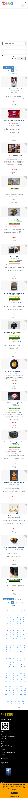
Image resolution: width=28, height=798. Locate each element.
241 (15, 683)
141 (17, 651)
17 (15, 613)
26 (21, 615)
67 (10, 628)
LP (11, 192)
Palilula (16, 92)
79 (10, 632)
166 (20, 658)
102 (6, 640)
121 (10, 645)
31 (17, 617)
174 (6, 662)
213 (21, 673)
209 (6, 673)
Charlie (14, 104)
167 (24, 658)
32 (20, 617)
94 (20, 636)
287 (19, 698)
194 (13, 668)
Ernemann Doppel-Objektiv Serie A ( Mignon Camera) (14, 442)
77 (23, 630)
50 (20, 623)
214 (24, 673)
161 (24, 656)
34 (7, 619)
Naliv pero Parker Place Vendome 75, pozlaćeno (14, 121)
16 (12, 613)
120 (6, 645)
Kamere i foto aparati (11, 265)
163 (10, 658)
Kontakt (3, 740)
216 (9, 675)
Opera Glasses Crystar (14, 219)
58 (25, 625)
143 (24, 651)
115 (10, 643)
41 (10, 621)
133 (10, 649)
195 (17, 668)
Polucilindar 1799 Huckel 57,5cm (14, 371)
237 (21, 681)
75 (17, 630)
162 (6, 658)
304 (23, 703)
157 (10, 656)
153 (17, 655)
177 (17, 662)
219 (20, 675)
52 (5, 625)
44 (20, 621)
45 (23, 621)
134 (13, 649)
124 (21, 645)
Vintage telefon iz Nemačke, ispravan (14, 482)
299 (23, 701)
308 (19, 705)
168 (6, 660)
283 (23, 696)
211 (13, 673)
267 (6, 692)
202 (21, 669)
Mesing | (10, 517)
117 (17, 643)
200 (13, 669)
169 (10, 660)
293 (21, 699)
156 (6, 656)
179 (24, 662)
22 (8, 615)
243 (23, 683)
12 (21, 612)
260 (25, 688)
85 (10, 634)
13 (24, 612)
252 (17, 686)
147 (17, 653)
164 (13, 658)
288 (23, 698)
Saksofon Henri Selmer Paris (14, 579)
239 (7, 683)
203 (25, 669)
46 (7, 623)
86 (13, 634)
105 (17, 640)
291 (13, 699)
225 (21, 677)
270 (17, 692)
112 (20, 641)
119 (23, 643)
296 (11, 701)
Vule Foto (14, 240)
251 (13, 686)
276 (17, 694)
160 (21, 656)
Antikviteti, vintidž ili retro (8, 741)
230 (17, 679)
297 (15, 701)
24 (15, 615)
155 (24, 655)
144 (6, 653)
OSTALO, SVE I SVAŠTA (11, 227)
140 (14, 651)
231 (21, 679)
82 (20, 632)
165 (17, 658)
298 (19, 701)
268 (10, 692)
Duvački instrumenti (11, 582)
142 (21, 651)
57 (21, 625)
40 (7, 621)
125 (24, 645)
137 (8, 70)
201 (17, 669)
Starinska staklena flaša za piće (14, 89)
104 (13, 640)
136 (20, 649)
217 (13, 675)
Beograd (17, 157)
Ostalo (11, 92)
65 (25, 627)
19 (21, 613)
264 (17, 690)
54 (12, 625)
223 (13, 677)
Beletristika (11, 157)
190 (21, 666)
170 (14, 660)
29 (10, 617)
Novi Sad (15, 192)
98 (13, 638)
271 (21, 692)
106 (21, 640)
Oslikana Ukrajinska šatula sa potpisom (14, 547)
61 (12, 627)
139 (16, 70)
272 (25, 692)
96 (6, 638)
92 (13, 636)
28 (7, 617)
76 (20, 630)
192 (6, 668)
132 (6, 649)
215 (6, 675)
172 (20, 660)
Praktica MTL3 (14, 257)
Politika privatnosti (6, 747)
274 (9, 694)
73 (10, 630)
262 (9, 690)
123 (17, 645)
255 (6, 688)
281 (15, 696)
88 (20, 634)
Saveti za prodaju (6, 735)
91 (10, 636)
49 (17, 623)
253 (21, 686)
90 (7, 636)
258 (17, 688)
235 (13, 681)
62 (15, 627)
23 (12, 615)
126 (6, 647)
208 (23, 671)
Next (19, 707)
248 (23, 684)
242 (19, 683)
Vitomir (14, 386)
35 (10, 619)
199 (9, 669)
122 (13, 645)
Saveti (3, 743)
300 (8, 703)
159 (17, 656)
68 (13, 628)
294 (25, 699)
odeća (10, 373)
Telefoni (10, 484)
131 (24, 647)
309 (23, 705)
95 (23, 636)
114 (7, 643)
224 (17, 677)
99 (16, 638)
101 (24, 638)
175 (10, 662)
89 (23, 634)
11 (18, 612)
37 (17, 619)
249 (6, 686)
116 (13, 643)
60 (8, 627)
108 (7, 641)
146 (13, 653)
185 (24, 664)
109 (10, 641)
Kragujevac (16, 373)
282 (19, 696)
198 (5, 669)
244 (8, 684)
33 (23, 617)
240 (11, 683)
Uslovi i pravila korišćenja (8, 736)
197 (24, 668)
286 (15, 698)
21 (5, 615)
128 (13, 647)
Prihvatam (14, 793)
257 (13, 688)
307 (15, 705)
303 (19, 703)
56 (18, 625)
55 (15, 625)
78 (7, 632)
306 (11, 705)
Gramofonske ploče (14, 188)
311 (23, 70)
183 (17, 664)
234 (10, 681)
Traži (21, 58)
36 (13, 619)
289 (6, 699)
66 (7, 628)
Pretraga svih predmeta (8, 752)
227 (6, 679)
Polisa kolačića (5, 745)
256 (9, 688)
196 (20, 668)
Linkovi (3, 754)
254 (25, 686)
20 (24, 613)
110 (14, 641)
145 (10, 653)
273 (6, 694)
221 (6, 677)
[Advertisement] (14, 24)
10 (15, 612)
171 (17, 660)
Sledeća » (14, 73)
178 (20, 662)
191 (24, 666)
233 (6, 681)
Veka (14, 593)
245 (11, 684)
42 (13, 621)
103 (10, 640)
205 (11, 671)
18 (18, 613)
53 (8, 625)
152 (13, 655)
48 (14, 623)
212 (17, 673)
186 (6, 666)
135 (17, 649)
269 (13, 692)
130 (21, 647)
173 (24, 660)
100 (20, 638)
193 (10, 668)
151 (10, 655)
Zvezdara (20, 582)
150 (6, 655)
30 (14, 617)
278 (25, 694)
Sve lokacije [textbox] (7, 52)
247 (19, 684)
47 (10, 623)
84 (7, 634)
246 (15, 684)
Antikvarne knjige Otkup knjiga (14, 155)
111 (17, 641)
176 (13, 662)
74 (13, 630)
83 (23, 632)
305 (7, 705)
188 (13, 666)
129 (17, 647)
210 (10, 673)
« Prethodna (18, 67)
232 (25, 679)
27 (25, 615)
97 (10, 638)
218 (17, 675)
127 (10, 647)
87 (17, 634)
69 (17, 628)
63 (18, 627)
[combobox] (14, 52)
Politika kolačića (14, 796)
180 (6, 664)
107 (24, 640)
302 (15, 703)
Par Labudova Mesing (14, 516)
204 (7, 671)
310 (11, 707)
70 (20, 628)
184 (21, 664)
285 (11, 698)
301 (11, 703)
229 (13, 679)
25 (18, 615)
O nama (3, 738)
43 (17, 621)
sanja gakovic (14, 202)
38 (20, 619)
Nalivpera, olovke (11, 125)
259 (21, 688)
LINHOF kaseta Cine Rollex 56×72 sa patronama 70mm (14, 293)
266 (25, 690)
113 (24, 641)
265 (21, 690)
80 (13, 632)
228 (10, 679)
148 (21, 653)
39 (23, 619)
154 (20, 655)
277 (21, 694)
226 (25, 677)
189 (17, 666)
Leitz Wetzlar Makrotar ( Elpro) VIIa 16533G (14, 403)
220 (24, 675)
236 (17, 681)
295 (8, 701)
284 (8, 698)
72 (7, 630)
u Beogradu (4, 762)
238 (25, 681)
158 (13, 656)
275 (13, 694)
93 (17, 636)
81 (17, 632)
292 (17, 699)
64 (22, 627)
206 (15, 671)
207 (19, 671)
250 (10, 686)
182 (13, 664)
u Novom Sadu (5, 764)
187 (10, 666)
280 (11, 696)
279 (7, 696)
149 (24, 653)
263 (13, 690)
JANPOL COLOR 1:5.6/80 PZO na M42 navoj (14, 332)
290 (10, 699)
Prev (7, 610)
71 (23, 628)
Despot (14, 172)
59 (5, 627)
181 (10, 664)
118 (20, 643)
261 (6, 690)
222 (9, 677)
